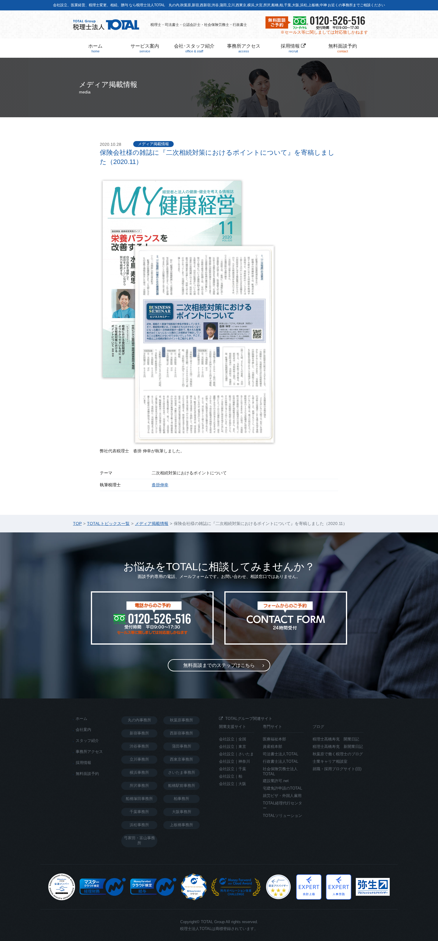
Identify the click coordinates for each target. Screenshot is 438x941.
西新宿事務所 (181, 733)
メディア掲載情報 (153, 144)
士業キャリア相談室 (330, 761)
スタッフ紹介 (87, 740)
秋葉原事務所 (181, 720)
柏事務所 (181, 798)
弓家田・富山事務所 (139, 840)
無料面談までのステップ (219, 665)
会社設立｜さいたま (236, 754)
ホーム (95, 48)
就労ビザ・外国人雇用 (282, 795)
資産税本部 (272, 746)
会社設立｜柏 (230, 776)
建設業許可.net (276, 781)
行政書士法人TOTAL (280, 761)
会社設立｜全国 (232, 739)
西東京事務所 (181, 759)
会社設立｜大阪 (232, 783)
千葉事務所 (139, 811)
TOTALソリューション (282, 815)
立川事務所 (139, 759)
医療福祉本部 (274, 739)
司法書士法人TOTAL (280, 754)
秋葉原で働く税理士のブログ (338, 754)
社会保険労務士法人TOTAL (280, 771)
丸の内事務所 (139, 720)
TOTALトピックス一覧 (108, 523)
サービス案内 (145, 48)
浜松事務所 (139, 825)
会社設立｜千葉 (232, 769)
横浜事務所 (139, 772)
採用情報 (291, 48)
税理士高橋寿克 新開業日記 (338, 746)
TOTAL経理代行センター (282, 805)
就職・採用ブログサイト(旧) (337, 769)
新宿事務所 (139, 733)
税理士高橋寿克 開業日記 (336, 739)
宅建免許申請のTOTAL (282, 788)
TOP (77, 523)
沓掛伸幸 (160, 484)
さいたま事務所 (181, 772)
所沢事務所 (139, 785)
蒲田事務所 (181, 746)
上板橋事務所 (181, 825)
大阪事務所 (181, 811)
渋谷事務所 (139, 746)
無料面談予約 (342, 48)
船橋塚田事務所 (139, 798)
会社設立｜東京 (232, 746)
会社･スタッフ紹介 (194, 48)
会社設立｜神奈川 (234, 761)
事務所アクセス (243, 48)
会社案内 (83, 729)
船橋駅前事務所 (181, 785)
